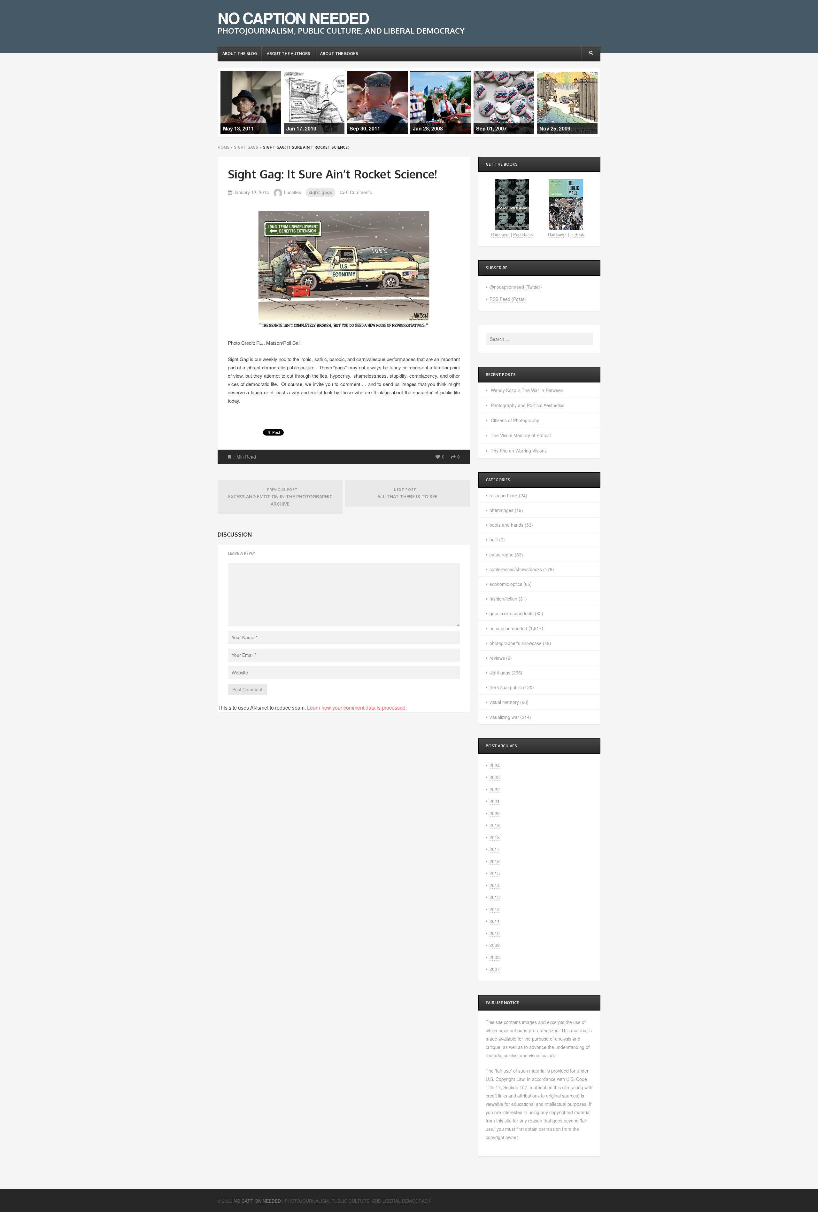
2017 (495, 849)
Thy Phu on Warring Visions (519, 450)
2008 (495, 957)
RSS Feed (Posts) (508, 299)
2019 (495, 825)
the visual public (506, 687)
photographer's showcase (516, 643)
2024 (495, 765)
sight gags (246, 147)
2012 (495, 909)
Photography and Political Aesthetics (527, 405)
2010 (495, 933)
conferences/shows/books (516, 569)
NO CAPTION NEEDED (293, 18)
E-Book (577, 234)
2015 (495, 873)
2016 (495, 861)
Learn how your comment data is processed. (357, 707)
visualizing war (504, 717)
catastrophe (501, 554)
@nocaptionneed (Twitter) (516, 287)
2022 (495, 789)
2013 (495, 897)
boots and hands (506, 525)
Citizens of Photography (515, 420)
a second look (504, 495)
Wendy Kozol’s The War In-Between (527, 390)
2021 (495, 801)
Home (223, 147)
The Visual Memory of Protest (521, 435)
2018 (495, 837)
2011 (495, 921)
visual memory (504, 702)
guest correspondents (512, 613)
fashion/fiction (503, 598)
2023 (495, 777)
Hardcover (500, 234)
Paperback (523, 234)
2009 (495, 945)
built (494, 539)
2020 (495, 813)
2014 (495, 885)
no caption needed (508, 628)
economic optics (506, 584)
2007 (495, 969)
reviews (497, 658)
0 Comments (359, 192)
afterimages (501, 510)
